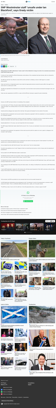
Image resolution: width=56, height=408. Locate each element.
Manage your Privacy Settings (7, 400)
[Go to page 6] (29, 232)
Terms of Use (8, 397)
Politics (6, 4)
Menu (4, 1)
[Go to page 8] (31, 232)
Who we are (3, 397)
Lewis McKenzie (4, 58)
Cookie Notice (26, 397)
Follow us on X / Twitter (7, 387)
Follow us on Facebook (7, 389)
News (2, 4)
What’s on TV (4, 384)
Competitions (31, 383)
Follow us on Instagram (7, 394)
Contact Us (20, 397)
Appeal (29, 384)
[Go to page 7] (30, 232)
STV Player (3, 383)
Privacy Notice (14, 397)
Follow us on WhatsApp (7, 391)
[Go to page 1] (25, 232)
